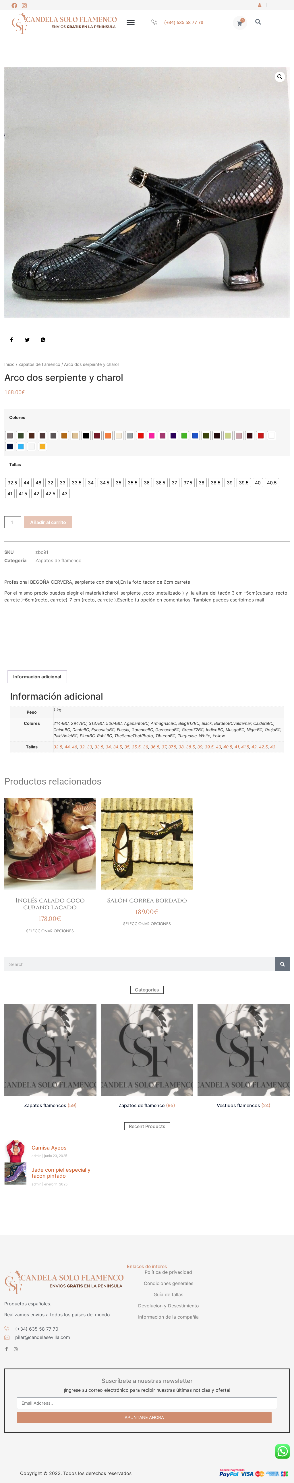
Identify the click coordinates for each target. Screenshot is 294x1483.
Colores (17, 418)
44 (67, 746)
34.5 (117, 746)
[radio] (9, 435)
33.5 (98, 746)
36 (145, 746)
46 (74, 746)
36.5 (154, 746)
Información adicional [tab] (37, 677)
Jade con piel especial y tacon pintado (61, 1173)
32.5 (57, 746)
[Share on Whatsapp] (43, 339)
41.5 (245, 746)
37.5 (172, 746)
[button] (130, 22)
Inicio (9, 364)
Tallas (15, 465)
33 (89, 746)
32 (82, 746)
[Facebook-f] (6, 1349)
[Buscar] (282, 964)
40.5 (227, 746)
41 (237, 746)
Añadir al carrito (48, 522)
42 (254, 746)
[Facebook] (14, 6)
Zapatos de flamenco (39, 364)
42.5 (263, 746)
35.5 (136, 746)
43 (272, 746)
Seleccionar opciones (50, 931)
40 (218, 746)
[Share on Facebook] (11, 339)
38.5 (190, 746)
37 (164, 746)
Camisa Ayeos (49, 1148)
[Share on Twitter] (27, 339)
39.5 (209, 746)
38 (181, 746)
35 (126, 746)
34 (108, 746)
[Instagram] (24, 6)
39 (199, 746)
